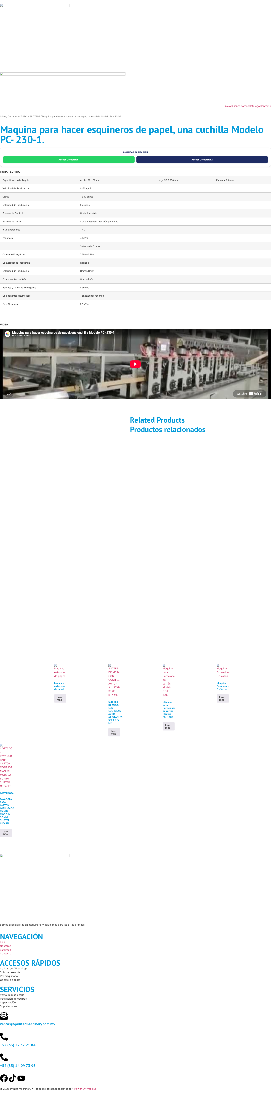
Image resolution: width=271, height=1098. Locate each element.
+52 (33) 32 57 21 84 (17, 1044)
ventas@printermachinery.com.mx (27, 1024)
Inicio (228, 106)
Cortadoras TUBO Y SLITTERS (24, 116)
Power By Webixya (85, 1088)
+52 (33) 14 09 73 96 (18, 1065)
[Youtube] (21, 1078)
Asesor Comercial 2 (202, 159)
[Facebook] (4, 1078)
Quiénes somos (240, 106)
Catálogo (254, 106)
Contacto (265, 106)
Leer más (59, 698)
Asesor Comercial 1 (68, 159)
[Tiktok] (12, 1078)
